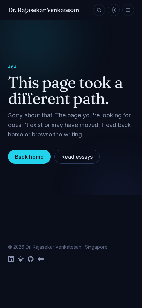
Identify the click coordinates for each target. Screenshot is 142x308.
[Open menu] (128, 10)
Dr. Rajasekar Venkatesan (43, 10)
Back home (29, 156)
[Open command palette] (99, 10)
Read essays (77, 156)
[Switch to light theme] (114, 10)
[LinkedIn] (11, 259)
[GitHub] (31, 259)
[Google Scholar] (21, 259)
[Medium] (41, 259)
